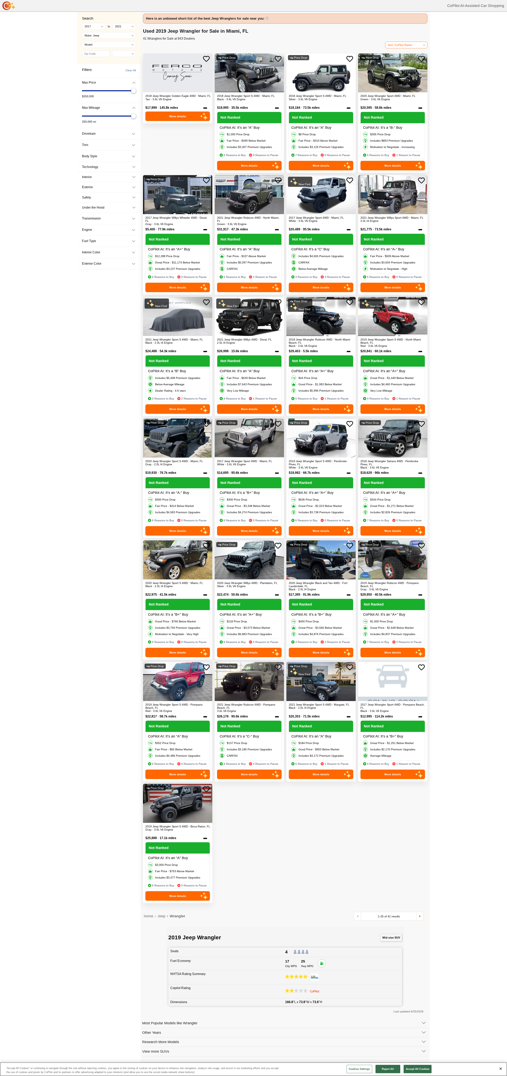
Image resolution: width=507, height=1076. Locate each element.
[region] (253, 1069)
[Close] (500, 1068)
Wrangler (177, 916)
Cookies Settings (359, 1068)
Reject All (388, 1068)
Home (148, 916)
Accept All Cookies (417, 1068)
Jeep (161, 916)
